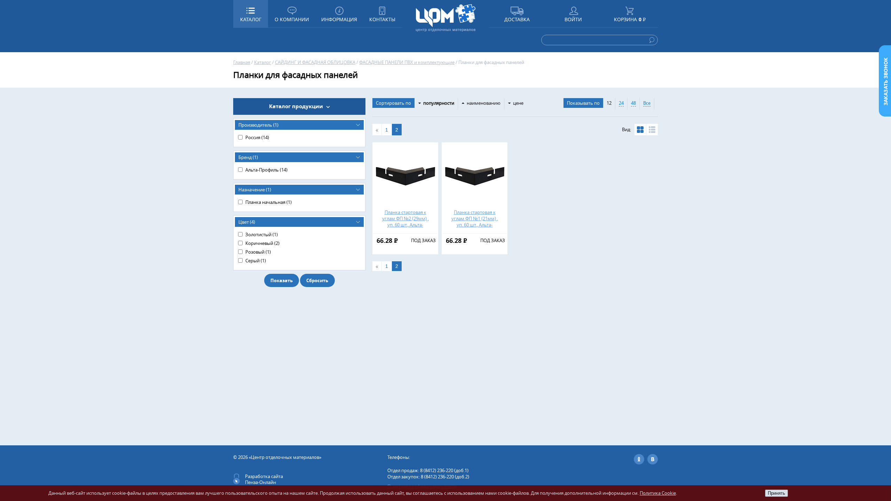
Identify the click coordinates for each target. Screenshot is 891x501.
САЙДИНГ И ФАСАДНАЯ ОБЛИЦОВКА (315, 62)
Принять (776, 493)
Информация (339, 19)
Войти (573, 19)
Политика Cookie (658, 493)
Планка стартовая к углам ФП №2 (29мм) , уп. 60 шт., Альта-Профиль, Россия (405, 221)
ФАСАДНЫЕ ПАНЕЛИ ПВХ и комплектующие (407, 62)
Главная (241, 62)
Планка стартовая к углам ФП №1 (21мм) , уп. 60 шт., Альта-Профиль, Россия (474, 221)
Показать (281, 280)
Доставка (517, 19)
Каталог (262, 62)
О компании (292, 19)
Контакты (382, 19)
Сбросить (317, 280)
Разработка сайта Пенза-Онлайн (264, 479)
